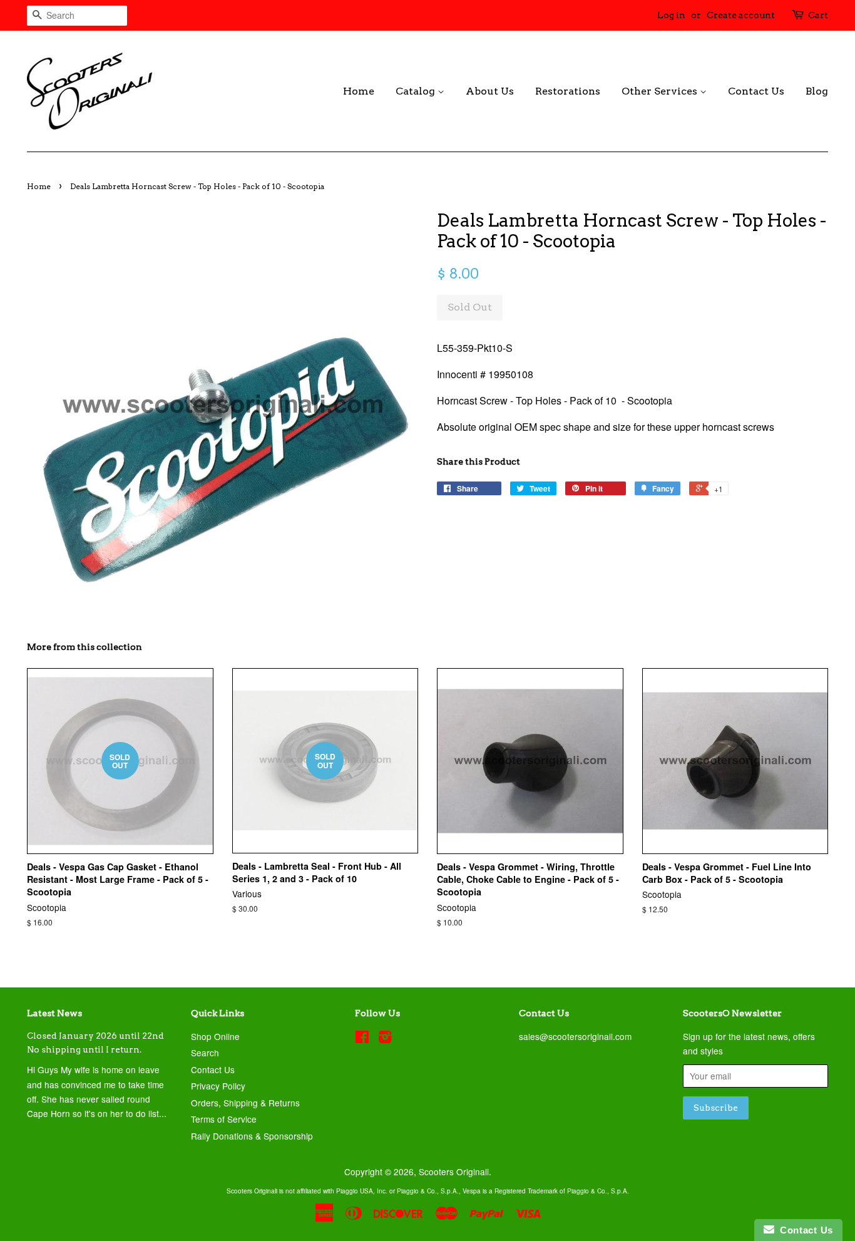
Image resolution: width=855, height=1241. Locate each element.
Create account (741, 15)
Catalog (417, 91)
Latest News (54, 1013)
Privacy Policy (218, 1085)
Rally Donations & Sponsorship (252, 1136)
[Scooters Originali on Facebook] (362, 1038)
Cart (818, 15)
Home (358, 91)
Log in (671, 15)
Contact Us (756, 91)
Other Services (661, 91)
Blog (817, 91)
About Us (490, 91)
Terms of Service (224, 1119)
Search (205, 1052)
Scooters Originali (454, 1171)
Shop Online (215, 1036)
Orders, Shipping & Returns (245, 1102)
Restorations (567, 91)
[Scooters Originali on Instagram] (385, 1038)
